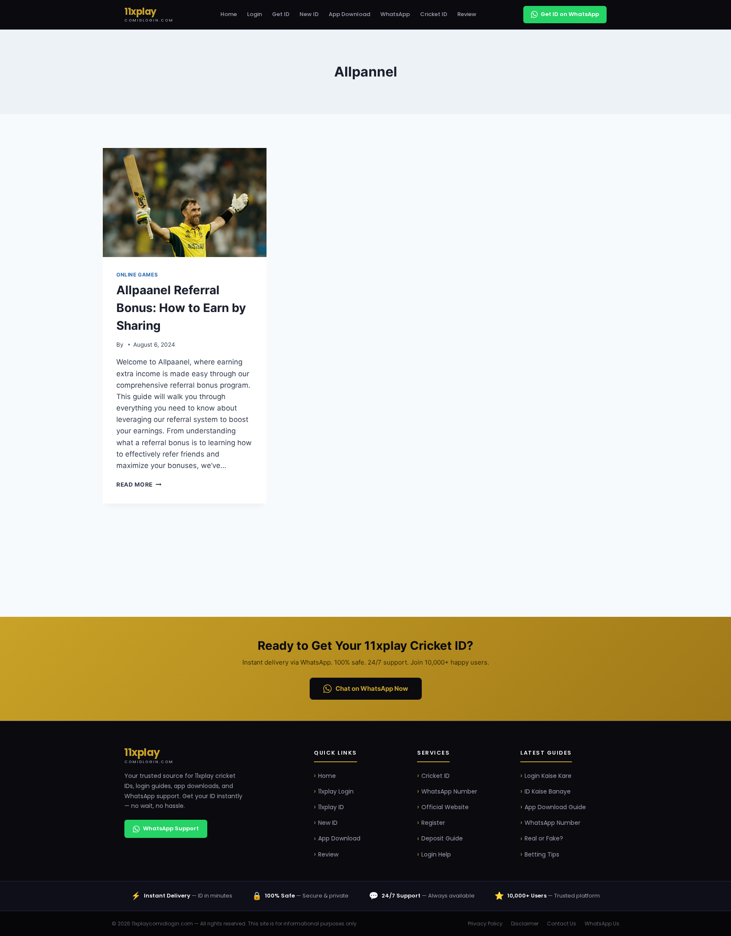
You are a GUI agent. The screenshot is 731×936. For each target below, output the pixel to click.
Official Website (445, 807)
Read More (139, 484)
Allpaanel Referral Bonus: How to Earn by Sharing (181, 308)
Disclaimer (525, 923)
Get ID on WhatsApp (570, 14)
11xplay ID (331, 807)
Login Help (436, 854)
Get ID (280, 14)
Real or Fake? (544, 838)
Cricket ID (433, 14)
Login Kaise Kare (548, 776)
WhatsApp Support (171, 828)
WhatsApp (395, 14)
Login (254, 14)
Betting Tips (542, 854)
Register (433, 822)
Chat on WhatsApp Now (371, 688)
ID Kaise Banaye (548, 791)
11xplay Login (336, 791)
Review (466, 14)
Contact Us (561, 923)
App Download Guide (555, 807)
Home (228, 14)
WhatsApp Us (602, 923)
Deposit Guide (442, 838)
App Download (349, 14)
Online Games (137, 274)
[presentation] (185, 202)
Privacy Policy (485, 923)
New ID (309, 14)
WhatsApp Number (449, 791)
